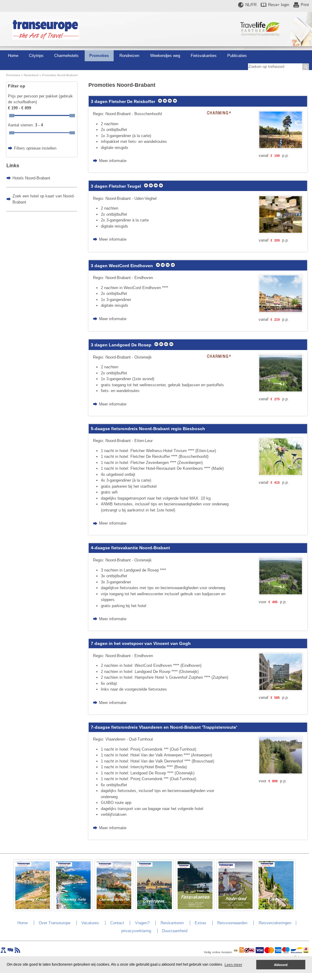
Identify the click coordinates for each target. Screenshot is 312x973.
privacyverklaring (136, 931)
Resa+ (278, 4)
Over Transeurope (54, 923)
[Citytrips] (154, 909)
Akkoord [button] (281, 965)
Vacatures (90, 923)
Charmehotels (66, 55)
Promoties (99, 55)
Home (13, 55)
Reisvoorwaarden (232, 923)
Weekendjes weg (165, 55)
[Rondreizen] (276, 909)
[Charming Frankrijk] (32, 909)
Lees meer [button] (233, 965)
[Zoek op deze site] (305, 66)
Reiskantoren (172, 923)
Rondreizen (129, 55)
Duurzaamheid (174, 931)
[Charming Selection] (114, 909)
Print (305, 4)
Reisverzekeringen (275, 923)
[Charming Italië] (73, 909)
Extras (200, 923)
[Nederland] (235, 909)
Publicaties (237, 55)
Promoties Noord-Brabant (60, 75)
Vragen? (142, 923)
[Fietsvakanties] (195, 909)
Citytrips (36, 55)
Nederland (31, 75)
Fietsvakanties (204, 55)
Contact (117, 923)
